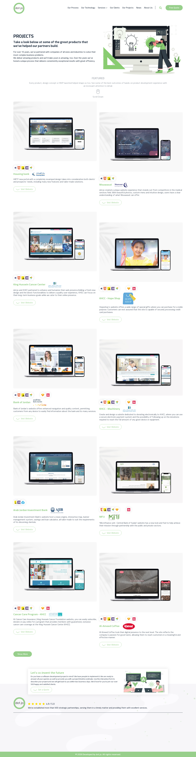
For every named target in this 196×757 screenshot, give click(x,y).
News (138, 8)
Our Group (17, 729)
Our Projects (127, 8)
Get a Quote (43, 690)
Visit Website (27, 189)
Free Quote (174, 8)
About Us (148, 8)
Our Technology (88, 8)
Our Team (17, 734)
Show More (22, 654)
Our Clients (115, 8)
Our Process (73, 8)
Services (102, 8)
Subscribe (175, 734)
